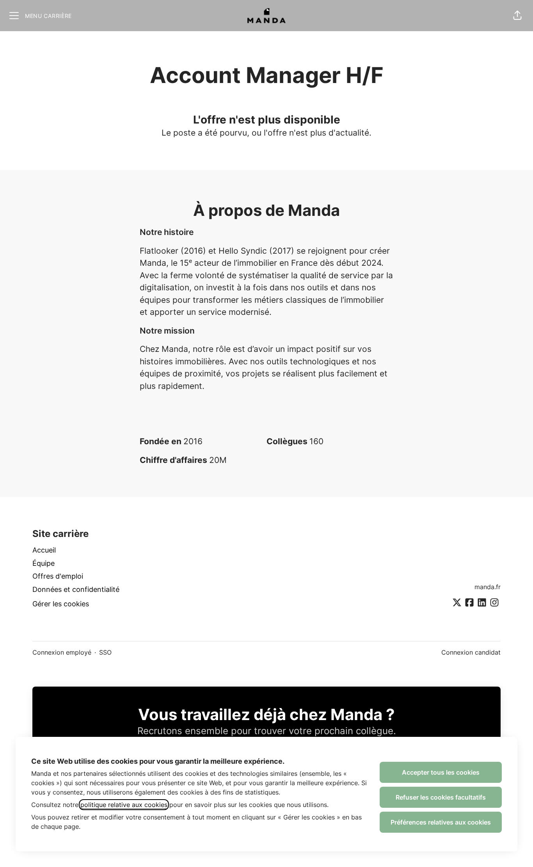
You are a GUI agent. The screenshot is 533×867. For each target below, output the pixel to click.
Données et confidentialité (75, 589)
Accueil (44, 550)
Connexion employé (61, 652)
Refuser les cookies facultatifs (441, 797)
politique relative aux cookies (123, 805)
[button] (517, 15)
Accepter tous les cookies (441, 772)
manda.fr (487, 587)
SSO (105, 652)
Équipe (43, 563)
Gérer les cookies (60, 604)
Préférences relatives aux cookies (441, 822)
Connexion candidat (471, 652)
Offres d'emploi (57, 576)
